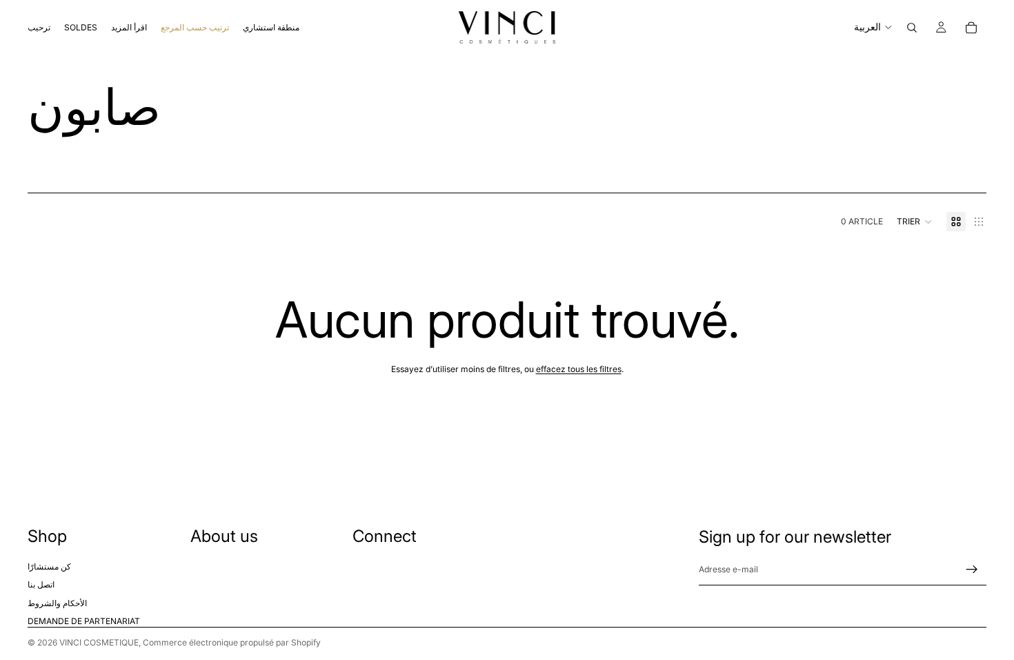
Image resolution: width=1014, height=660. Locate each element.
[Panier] (971, 27)
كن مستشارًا (49, 566)
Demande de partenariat (84, 621)
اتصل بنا (41, 585)
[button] (915, 221)
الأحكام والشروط (57, 603)
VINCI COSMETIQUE (99, 642)
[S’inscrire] (971, 569)
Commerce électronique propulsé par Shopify (232, 642)
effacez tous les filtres (579, 369)
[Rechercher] (912, 27)
